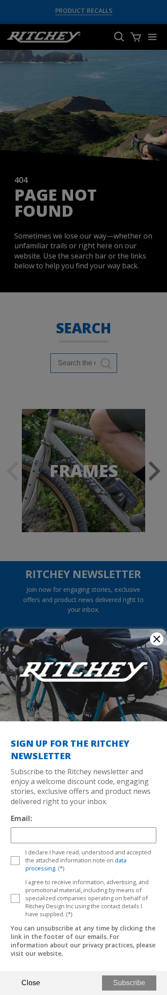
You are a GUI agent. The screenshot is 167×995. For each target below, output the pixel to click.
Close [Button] (30, 983)
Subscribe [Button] (129, 983)
